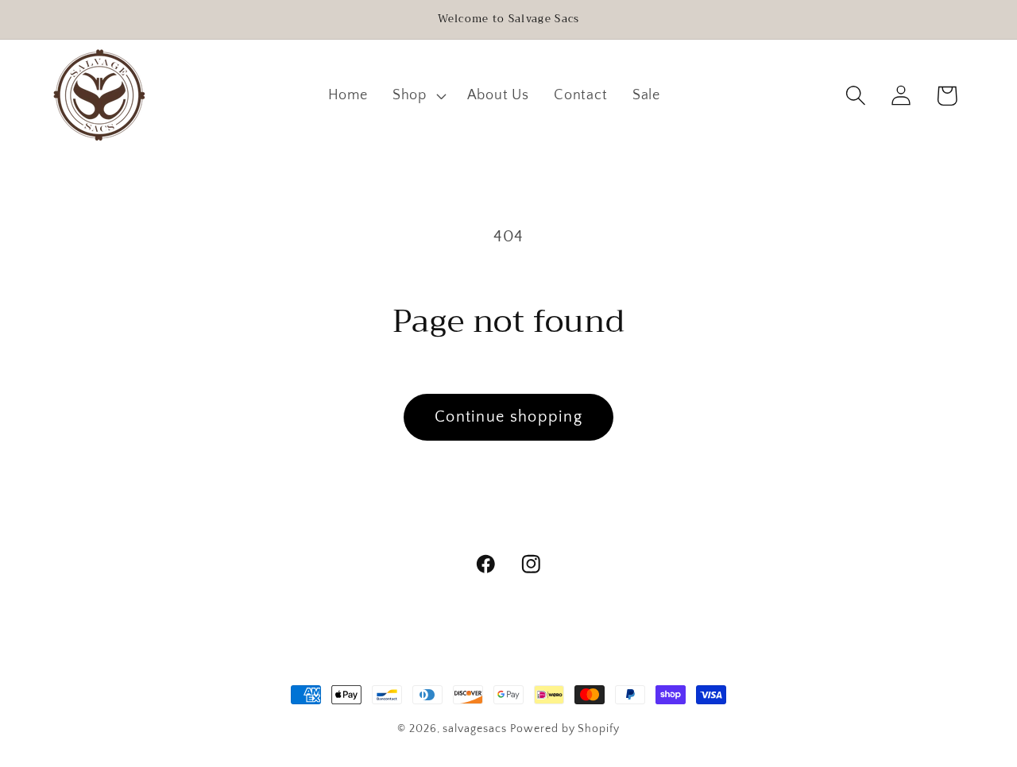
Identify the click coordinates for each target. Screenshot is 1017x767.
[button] (417, 95)
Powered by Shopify (564, 729)
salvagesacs (474, 729)
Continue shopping (508, 417)
